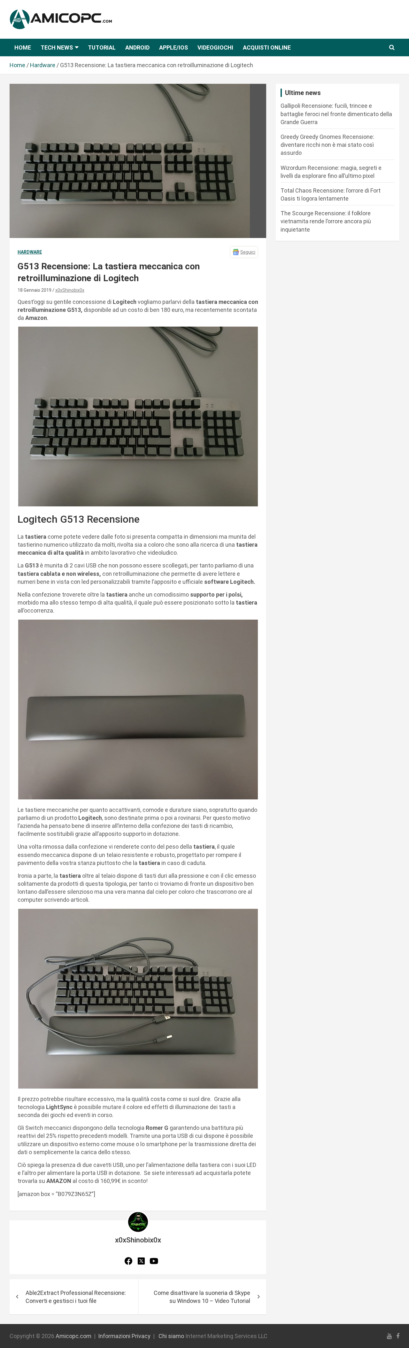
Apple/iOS (173, 47)
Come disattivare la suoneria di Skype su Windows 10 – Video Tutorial (202, 1296)
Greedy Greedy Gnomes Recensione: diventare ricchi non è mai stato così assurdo (327, 144)
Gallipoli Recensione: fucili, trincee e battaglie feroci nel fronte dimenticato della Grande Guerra (336, 113)
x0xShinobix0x (69, 290)
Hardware (30, 252)
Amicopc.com (73, 1336)
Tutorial (102, 47)
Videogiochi (215, 47)
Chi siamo (171, 1336)
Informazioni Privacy (124, 1336)
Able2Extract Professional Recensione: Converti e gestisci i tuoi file (76, 1296)
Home (22, 47)
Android (137, 47)
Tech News (57, 47)
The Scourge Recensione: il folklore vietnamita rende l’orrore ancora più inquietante (326, 221)
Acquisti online (267, 47)
